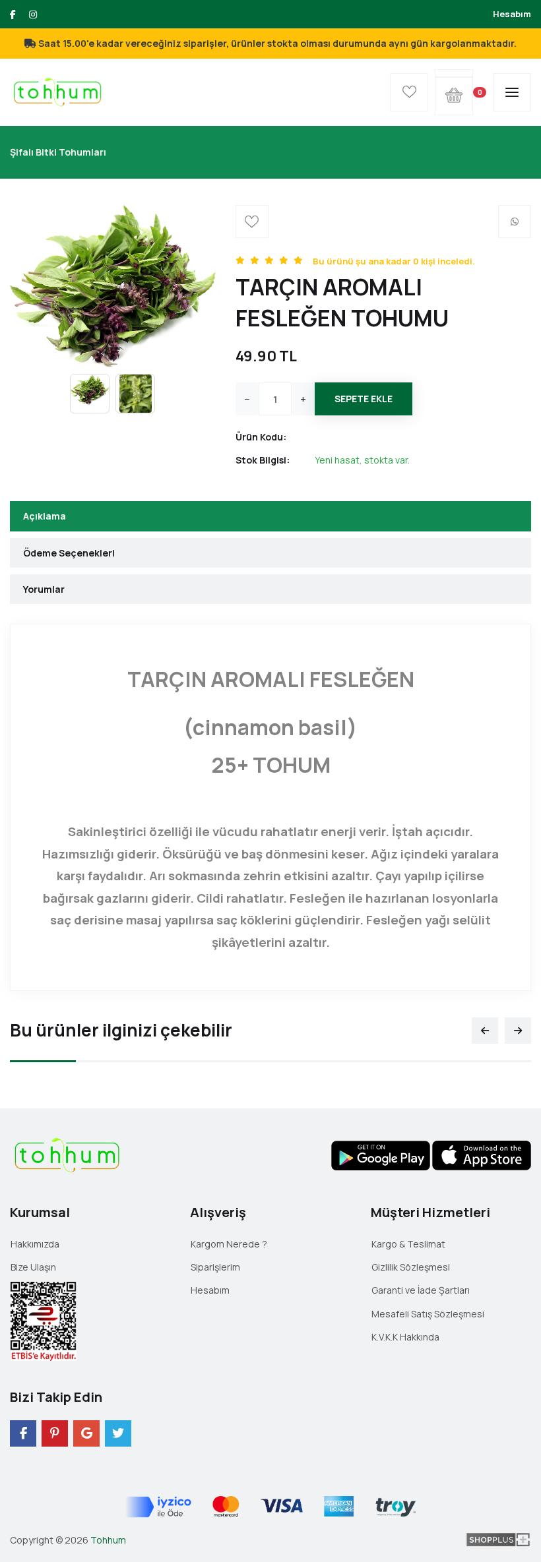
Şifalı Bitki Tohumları (58, 152)
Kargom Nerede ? (229, 1244)
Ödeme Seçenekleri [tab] (69, 553)
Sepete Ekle (363, 398)
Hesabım (512, 14)
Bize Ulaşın (33, 1267)
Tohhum (108, 1540)
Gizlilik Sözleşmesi (410, 1267)
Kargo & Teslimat (408, 1244)
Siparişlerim (215, 1267)
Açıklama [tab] (44, 516)
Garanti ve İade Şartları (420, 1290)
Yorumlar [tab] (44, 589)
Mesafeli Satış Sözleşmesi (427, 1313)
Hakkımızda (35, 1244)
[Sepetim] (454, 73)
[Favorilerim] (409, 92)
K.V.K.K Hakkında (405, 1337)
